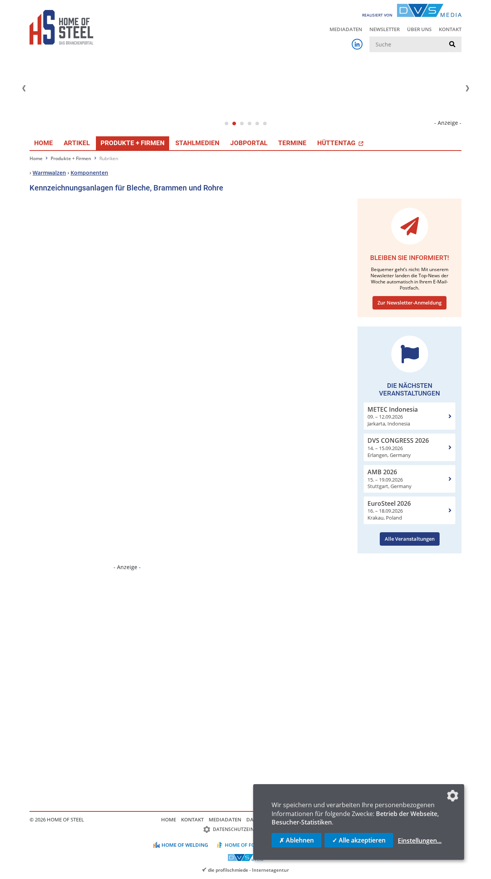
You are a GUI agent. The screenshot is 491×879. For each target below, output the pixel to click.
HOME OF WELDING (184, 844)
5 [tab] (257, 123)
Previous (24, 88)
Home (43, 143)
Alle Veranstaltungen (410, 538)
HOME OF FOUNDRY (249, 844)
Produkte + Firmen (133, 143)
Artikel (77, 143)
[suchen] (452, 44)
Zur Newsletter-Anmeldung (409, 302)
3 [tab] (242, 123)
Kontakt (450, 29)
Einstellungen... (420, 840)
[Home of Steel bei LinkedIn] (357, 44)
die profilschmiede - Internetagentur (248, 870)
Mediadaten (346, 29)
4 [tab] (249, 123)
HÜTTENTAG (337, 143)
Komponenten (89, 172)
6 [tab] (265, 123)
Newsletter (384, 29)
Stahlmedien (197, 143)
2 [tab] (234, 123)
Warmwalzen (49, 172)
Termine (292, 143)
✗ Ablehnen (296, 840)
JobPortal (248, 143)
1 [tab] (226, 123)
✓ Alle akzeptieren (359, 840)
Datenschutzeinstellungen (248, 829)
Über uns (419, 29)
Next (467, 88)
